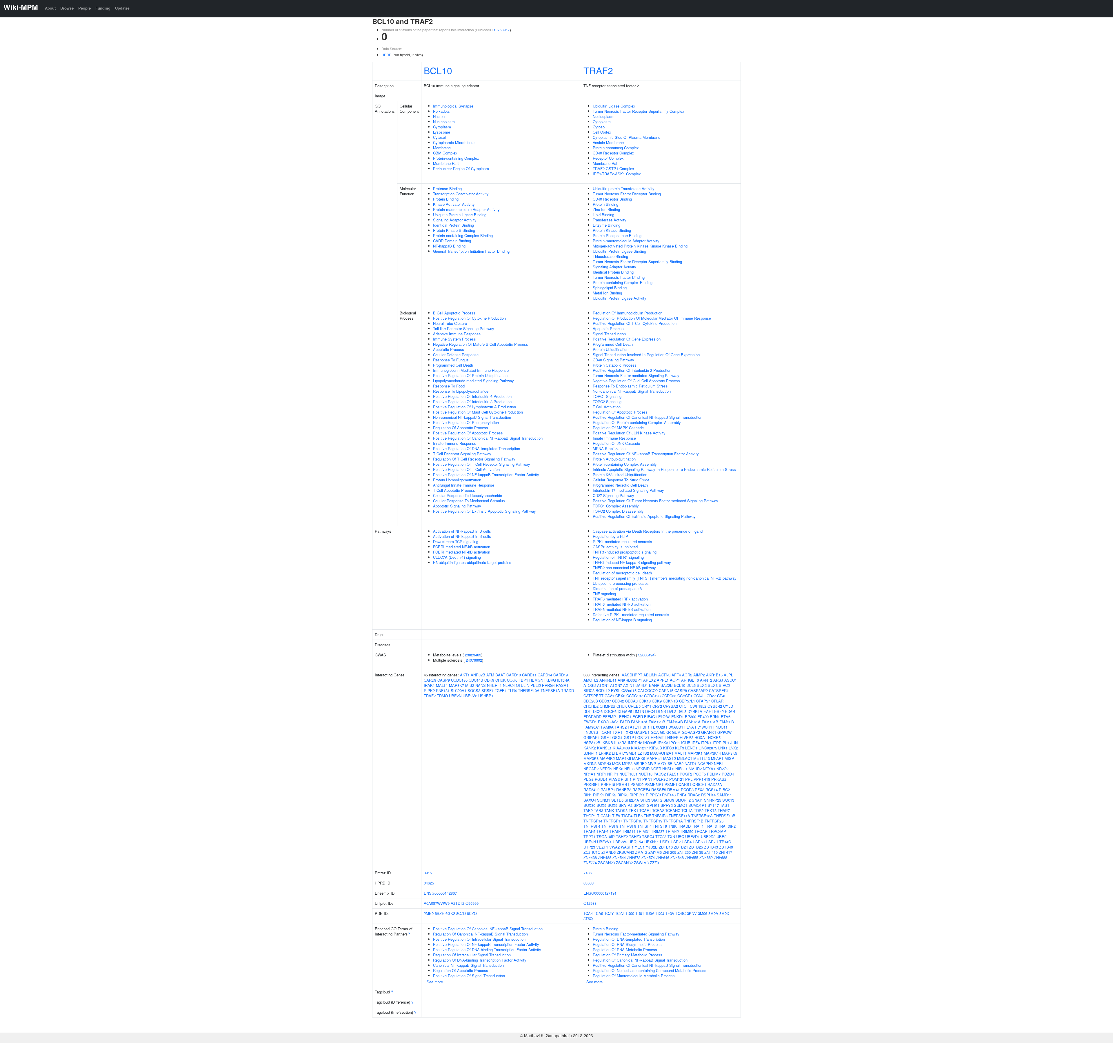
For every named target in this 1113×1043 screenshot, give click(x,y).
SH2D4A (632, 800)
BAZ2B (667, 685)
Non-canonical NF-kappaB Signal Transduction (472, 417)
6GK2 (450, 913)
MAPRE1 (654, 758)
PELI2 (535, 685)
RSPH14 (708, 795)
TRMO (442, 695)
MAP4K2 (607, 758)
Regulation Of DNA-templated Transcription (629, 939)
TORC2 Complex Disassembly (618, 511)
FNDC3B (590, 732)
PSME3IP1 (654, 784)
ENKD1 (677, 716)
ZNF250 (684, 852)
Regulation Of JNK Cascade (616, 443)
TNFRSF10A (528, 690)
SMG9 (668, 800)
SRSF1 (487, 690)
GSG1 (617, 737)
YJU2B (652, 847)
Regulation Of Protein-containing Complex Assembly (637, 422)
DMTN (638, 711)
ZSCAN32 (624, 862)
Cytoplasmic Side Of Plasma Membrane (626, 137)
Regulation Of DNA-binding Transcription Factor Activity (479, 960)
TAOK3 (621, 810)
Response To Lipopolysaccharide (460, 391)
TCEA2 (658, 810)
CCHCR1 (684, 695)
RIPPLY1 (637, 795)
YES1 (640, 847)
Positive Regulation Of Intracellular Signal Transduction (479, 939)
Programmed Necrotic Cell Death (620, 485)
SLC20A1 (458, 690)
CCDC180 (459, 680)
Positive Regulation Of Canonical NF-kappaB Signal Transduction (488, 438)
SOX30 (589, 805)
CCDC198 (652, 695)
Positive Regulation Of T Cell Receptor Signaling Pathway (481, 464)
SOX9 (612, 805)
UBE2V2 (470, 695)
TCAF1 (645, 810)
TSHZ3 (635, 836)
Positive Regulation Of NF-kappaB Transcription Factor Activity (486, 474)
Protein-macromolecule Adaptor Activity (466, 209)
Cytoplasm (442, 127)
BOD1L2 (603, 690)
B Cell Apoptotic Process (454, 313)
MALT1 (442, 685)
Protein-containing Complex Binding (463, 235)
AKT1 (465, 675)
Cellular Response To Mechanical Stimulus (469, 500)
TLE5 (638, 815)
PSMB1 (622, 784)
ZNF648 (677, 857)
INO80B (649, 742)
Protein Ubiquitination (610, 349)
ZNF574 (648, 857)
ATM (490, 675)
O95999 (472, 903)
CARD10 (513, 675)
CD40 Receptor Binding (612, 199)
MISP (729, 758)
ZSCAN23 (606, 862)
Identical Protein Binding (453, 225)
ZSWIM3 (641, 862)
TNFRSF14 (592, 821)
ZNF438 (590, 857)
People (84, 8)
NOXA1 (709, 768)
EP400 (703, 716)
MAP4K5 (623, 758)
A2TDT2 (457, 903)
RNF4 (681, 795)
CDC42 (618, 701)
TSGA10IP (605, 836)
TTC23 (660, 836)
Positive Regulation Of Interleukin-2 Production (632, 370)
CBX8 (620, 695)
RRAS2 (694, 795)
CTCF (684, 706)
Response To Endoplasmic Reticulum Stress (630, 386)
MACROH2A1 (661, 753)
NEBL (719, 763)
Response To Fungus (451, 360)
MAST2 (669, 758)
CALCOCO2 (648, 690)
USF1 (665, 841)
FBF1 (645, 727)
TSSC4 (648, 836)
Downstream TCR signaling (455, 541)
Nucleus (440, 116)
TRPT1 (589, 836)
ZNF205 (669, 852)
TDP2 (698, 810)
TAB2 (588, 810)
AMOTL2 (590, 680)
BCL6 (691, 685)
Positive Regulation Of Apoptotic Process (468, 433)
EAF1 (708, 711)
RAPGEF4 (641, 789)
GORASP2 (691, 732)
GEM (676, 732)
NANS (480, 685)
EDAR (730, 711)
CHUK (500, 680)
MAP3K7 (456, 685)
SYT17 (713, 805)
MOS (616, 763)
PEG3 (588, 779)
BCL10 (438, 70)
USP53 (699, 841)
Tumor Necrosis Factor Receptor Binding (627, 193)
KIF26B (655, 748)
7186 (587, 872)
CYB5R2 (715, 706)
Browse (67, 8)
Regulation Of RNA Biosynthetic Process (627, 944)
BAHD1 (641, 685)
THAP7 (724, 810)
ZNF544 (619, 857)
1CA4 (588, 913)
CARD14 (545, 675)
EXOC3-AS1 (608, 722)
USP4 (687, 841)
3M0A (713, 913)
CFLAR (717, 701)
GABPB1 (642, 732)
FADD (625, 722)
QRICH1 (699, 784)
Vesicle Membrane (608, 142)
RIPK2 (429, 690)
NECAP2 (591, 768)
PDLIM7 (714, 774)
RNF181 (443, 690)
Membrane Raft (446, 163)
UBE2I (722, 836)
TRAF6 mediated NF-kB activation (621, 604)
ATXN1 (603, 685)
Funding (102, 8)
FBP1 (523, 680)
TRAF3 (711, 826)
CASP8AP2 (698, 690)
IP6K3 (663, 742)
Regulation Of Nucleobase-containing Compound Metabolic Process (649, 970)
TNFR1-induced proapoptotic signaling (624, 552)
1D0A (649, 913)
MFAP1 (717, 758)
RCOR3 (687, 789)
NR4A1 (589, 774)
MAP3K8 (591, 758)
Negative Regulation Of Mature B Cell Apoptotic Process (480, 344)
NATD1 (690, 763)
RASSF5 (658, 789)
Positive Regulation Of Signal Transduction (469, 975)
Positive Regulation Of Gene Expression (627, 339)
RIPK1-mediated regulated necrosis (622, 541)
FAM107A (639, 722)
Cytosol (439, 137)
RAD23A (715, 784)
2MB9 (429, 913)
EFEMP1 (610, 716)
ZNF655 (691, 857)
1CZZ (619, 913)
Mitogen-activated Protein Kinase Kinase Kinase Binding (640, 246)
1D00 (629, 913)
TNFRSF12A (702, 815)
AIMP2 (699, 675)
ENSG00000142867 (440, 893)
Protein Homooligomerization (457, 480)
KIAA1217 (639, 748)
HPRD (386, 54)
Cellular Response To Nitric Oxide (621, 480)
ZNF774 (590, 862)
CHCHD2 (591, 706)
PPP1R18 (702, 779)
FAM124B (674, 722)
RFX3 (699, 789)
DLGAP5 (625, 711)
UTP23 (589, 847)
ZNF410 (711, 852)
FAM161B (710, 722)
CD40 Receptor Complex (613, 153)
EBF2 (719, 711)
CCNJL (699, 695)
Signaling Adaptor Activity (455, 220)
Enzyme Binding (606, 225)
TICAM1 (604, 815)
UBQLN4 (635, 841)
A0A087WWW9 (437, 903)
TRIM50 (686, 831)
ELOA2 (664, 716)
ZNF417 (725, 852)
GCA (655, 732)
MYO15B (664, 763)
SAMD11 (724, 795)
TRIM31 (643, 831)
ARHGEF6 (690, 680)
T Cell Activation (607, 406)
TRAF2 (598, 70)
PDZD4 (728, 774)
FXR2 (628, 732)
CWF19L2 (698, 706)
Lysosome (441, 132)
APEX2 (649, 680)
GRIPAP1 (591, 737)
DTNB (661, 711)
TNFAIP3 (660, 815)
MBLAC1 (684, 758)
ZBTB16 (666, 847)
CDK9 (489, 680)
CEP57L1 (687, 701)
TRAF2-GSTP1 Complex (613, 168)
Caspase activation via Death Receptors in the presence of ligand (648, 531)
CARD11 (529, 675)
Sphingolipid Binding (610, 287)
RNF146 (669, 795)
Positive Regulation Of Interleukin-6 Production (472, 396)
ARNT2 (706, 680)
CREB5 (634, 706)
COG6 (512, 680)
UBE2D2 (708, 836)
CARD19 (560, 675)
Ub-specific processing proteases (621, 583)
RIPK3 (622, 795)
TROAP (701, 831)
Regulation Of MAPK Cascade (618, 427)
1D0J (660, 913)
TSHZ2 (622, 836)
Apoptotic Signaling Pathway (457, 506)
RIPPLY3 (653, 795)
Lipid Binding (603, 214)
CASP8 (680, 690)
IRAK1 (429, 685)
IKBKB (607, 742)
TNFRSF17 (612, 821)
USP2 (676, 841)
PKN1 (647, 779)
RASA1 (562, 685)
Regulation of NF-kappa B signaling (622, 619)
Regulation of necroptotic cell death (622, 573)
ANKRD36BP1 (630, 680)
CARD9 (430, 680)
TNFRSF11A (679, 815)
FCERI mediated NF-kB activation (461, 546)
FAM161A (692, 722)
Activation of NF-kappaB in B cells (462, 531)
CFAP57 (703, 701)
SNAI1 (697, 800)
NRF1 (601, 774)
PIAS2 (614, 779)
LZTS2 (643, 753)
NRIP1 (612, 774)
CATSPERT (593, 695)
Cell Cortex (602, 132)
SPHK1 (653, 805)
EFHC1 (625, 716)
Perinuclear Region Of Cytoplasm (461, 168)
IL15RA (563, 680)
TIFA (616, 815)
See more (435, 981)
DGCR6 (610, 711)
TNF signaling (604, 593)
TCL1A (687, 810)
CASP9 (443, 680)
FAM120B (657, 722)
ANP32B (478, 675)
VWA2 (614, 847)
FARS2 (621, 727)
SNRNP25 (712, 800)
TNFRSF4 (591, 826)
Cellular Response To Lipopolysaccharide (467, 495)
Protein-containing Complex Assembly (625, 464)
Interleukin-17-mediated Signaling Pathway (628, 490)
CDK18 (645, 701)
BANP (654, 685)
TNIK (672, 826)
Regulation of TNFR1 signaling (618, 557)
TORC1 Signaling (607, 396)
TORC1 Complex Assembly (616, 506)
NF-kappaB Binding (449, 246)
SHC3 (645, 800)
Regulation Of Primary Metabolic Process (627, 955)
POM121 (676, 779)
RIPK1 (598, 795)
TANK (609, 810)
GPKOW (724, 732)
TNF (647, 815)
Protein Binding (446, 199)
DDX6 (598, 711)
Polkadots (441, 111)
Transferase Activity (609, 220)
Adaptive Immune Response (457, 333)
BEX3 (713, 685)
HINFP (673, 737)
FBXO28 (658, 727)
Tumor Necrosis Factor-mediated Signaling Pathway (636, 375)
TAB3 (598, 810)
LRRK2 (605, 753)
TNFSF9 (660, 826)
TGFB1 (501, 690)
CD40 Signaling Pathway (613, 360)
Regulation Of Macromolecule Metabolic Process (634, 975)
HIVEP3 (686, 737)
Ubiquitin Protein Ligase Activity (619, 298)
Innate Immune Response (454, 443)
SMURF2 (683, 800)
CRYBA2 (670, 706)
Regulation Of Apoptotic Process (460, 427)
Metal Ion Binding (607, 293)
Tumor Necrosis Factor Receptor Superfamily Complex (638, 111)
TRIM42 (672, 831)
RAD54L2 (591, 789)
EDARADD (592, 716)
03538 (588, 883)
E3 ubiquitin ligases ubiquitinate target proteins (472, 562)
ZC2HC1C (591, 852)
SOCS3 (474, 690)
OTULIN (522, 685)
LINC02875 (708, 748)
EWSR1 (590, 722)
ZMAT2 (641, 852)
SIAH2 (656, 800)
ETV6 (725, 716)
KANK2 (589, 748)
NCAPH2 (705, 763)
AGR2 (687, 675)
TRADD (567, 690)
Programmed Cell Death (453, 365)
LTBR (616, 753)
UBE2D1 (692, 836)
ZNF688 (720, 857)
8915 (428, 872)
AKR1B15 (714, 675)
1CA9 (598, 913)
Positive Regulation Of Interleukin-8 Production (472, 401)
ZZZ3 (654, 862)
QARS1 (685, 784)
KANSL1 (604, 748)
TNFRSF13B (724, 815)
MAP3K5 (729, 753)
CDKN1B (670, 701)
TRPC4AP (717, 831)
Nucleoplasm (444, 121)
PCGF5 (699, 774)
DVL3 (681, 711)
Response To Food (449, 386)
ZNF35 (697, 852)
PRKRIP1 (591, 784)
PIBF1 (626, 779)
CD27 (711, 695)
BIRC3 (588, 690)
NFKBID (643, 768)
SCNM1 (603, 800)
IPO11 (674, 742)
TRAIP (615, 831)
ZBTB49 (726, 847)
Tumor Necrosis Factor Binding (619, 277)
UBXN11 (651, 841)
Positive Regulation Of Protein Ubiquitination (470, 375)
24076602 (474, 660)
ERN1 (715, 716)
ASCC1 (730, 680)
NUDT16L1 (628, 774)
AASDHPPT (632, 675)
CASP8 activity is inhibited (615, 546)
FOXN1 (605, 732)
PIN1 (637, 779)
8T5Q (588, 918)
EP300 (690, 716)
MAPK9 (638, 758)
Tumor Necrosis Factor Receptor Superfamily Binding (637, 261)
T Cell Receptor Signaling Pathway (462, 453)
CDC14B (476, 680)
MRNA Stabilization (609, 448)
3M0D (724, 913)
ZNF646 (662, 857)
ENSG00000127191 (599, 893)
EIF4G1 (650, 716)
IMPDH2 (635, 742)
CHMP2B (607, 706)
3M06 (702, 913)
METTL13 (701, 758)
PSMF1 (671, 784)
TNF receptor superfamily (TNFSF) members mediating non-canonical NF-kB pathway (664, 578)
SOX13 (728, 800)
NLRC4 (509, 685)
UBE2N (455, 695)
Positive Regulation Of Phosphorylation (466, 422)
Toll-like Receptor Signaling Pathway (463, 328)
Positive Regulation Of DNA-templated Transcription (476, 448)
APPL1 (663, 680)
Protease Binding (447, 188)
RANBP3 (623, 789)
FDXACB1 (674, 727)
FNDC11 (720, 727)
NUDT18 (645, 774)
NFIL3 (629, 768)
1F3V (669, 913)
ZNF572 (633, 857)
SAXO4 (589, 800)
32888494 (646, 655)
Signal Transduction (609, 333)
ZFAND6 (608, 852)
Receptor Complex (608, 158)
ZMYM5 (655, 852)
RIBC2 (724, 789)
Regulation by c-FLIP (610, 536)
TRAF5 (589, 831)
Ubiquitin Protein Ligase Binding (459, 214)
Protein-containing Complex (456, 158)
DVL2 (671, 711)
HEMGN (536, 680)
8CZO (472, 913)
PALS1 (673, 774)
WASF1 (627, 847)
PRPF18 (608, 784)
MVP (652, 763)
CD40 (721, 695)
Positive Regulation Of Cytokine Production (469, 318)
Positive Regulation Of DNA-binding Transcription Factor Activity (487, 949)
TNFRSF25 (714, 821)
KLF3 (679, 748)
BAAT (500, 675)
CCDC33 (669, 695)
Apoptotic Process (448, 349)
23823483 (473, 655)
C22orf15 (628, 690)
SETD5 (617, 800)
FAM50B (726, 722)
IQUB (685, 742)
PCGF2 (686, 774)
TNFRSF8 (609, 826)
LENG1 (691, 748)
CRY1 (646, 706)
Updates (122, 8)
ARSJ (718, 680)
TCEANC (672, 810)
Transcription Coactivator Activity (461, 193)
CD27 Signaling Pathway (613, 495)
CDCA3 (631, 701)
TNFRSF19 (652, 821)
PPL (688, 779)
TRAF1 (698, 826)
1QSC (681, 913)
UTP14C (724, 841)
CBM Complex (445, 153)
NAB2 (678, 763)
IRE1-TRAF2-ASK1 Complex (617, 173)
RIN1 (587, 795)
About (50, 8)
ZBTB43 (711, 847)
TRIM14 (628, 831)
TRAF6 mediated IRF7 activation (620, 599)
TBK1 (633, 810)
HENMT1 (658, 737)
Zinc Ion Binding (606, 209)
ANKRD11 (607, 680)
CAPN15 (666, 690)
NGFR (656, 768)
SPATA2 (625, 805)
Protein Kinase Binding (612, 230)
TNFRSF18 (632, 821)
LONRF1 (590, 753)
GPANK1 (708, 732)
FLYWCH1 (703, 727)
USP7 (711, 841)
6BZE (439, 913)
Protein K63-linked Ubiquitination (620, 474)
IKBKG (550, 680)
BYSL (615, 690)
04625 (429, 883)
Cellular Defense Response (456, 354)
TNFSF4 (644, 826)
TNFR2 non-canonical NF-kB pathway (624, 567)
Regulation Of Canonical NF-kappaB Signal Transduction (480, 934)
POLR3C (660, 779)
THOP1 (589, 815)
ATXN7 (616, 685)
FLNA (689, 727)
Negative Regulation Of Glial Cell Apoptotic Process (636, 380)
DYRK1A (695, 711)
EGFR (637, 716)
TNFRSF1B (693, 821)
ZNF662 (706, 857)
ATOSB (589, 685)
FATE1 (633, 727)
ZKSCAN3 (625, 852)
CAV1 (609, 695)
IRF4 (696, 742)
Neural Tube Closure (450, 323)
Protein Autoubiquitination (614, 459)
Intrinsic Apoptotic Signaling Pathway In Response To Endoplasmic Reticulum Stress (664, 469)
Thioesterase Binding (610, 256)
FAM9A (607, 727)
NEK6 (618, 768)
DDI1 (587, 711)
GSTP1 (630, 737)
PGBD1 (601, 779)
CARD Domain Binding (452, 240)
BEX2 (702, 685)
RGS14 (711, 789)
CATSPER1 (719, 690)
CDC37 (605, 701)
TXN (671, 836)
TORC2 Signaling (607, 401)
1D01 (639, 913)
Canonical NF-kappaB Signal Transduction (468, 965)
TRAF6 (602, 831)
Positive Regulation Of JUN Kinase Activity (629, 433)
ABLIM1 (650, 675)
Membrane (442, 147)
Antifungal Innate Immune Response (463, 485)
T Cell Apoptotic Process (454, 490)
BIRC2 (724, 685)
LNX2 (733, 748)
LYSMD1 (629, 753)
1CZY (609, 913)
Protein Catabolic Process (614, 365)
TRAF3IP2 (727, 826)
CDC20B (590, 701)
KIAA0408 (621, 748)
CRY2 (657, 706)
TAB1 (724, 805)
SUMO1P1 (697, 805)
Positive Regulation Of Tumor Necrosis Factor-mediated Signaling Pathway (655, 500)
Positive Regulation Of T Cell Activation (466, 469)
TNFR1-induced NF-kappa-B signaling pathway (632, 562)
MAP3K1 (695, 753)
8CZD (461, 913)
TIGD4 (626, 815)
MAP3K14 (712, 753)
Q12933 (589, 903)
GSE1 (606, 737)
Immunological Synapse (453, 106)
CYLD (728, 706)
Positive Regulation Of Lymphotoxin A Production (474, 406)
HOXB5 (714, 737)
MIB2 (469, 685)
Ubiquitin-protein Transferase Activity (623, 188)
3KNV (692, 913)
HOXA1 (700, 737)
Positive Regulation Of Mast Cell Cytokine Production (478, 412)
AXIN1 (628, 685)
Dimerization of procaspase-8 (617, 588)
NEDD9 (606, 768)
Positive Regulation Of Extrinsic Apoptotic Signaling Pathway (484, 511)
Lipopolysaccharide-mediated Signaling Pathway (473, 380)
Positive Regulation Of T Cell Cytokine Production (634, 323)
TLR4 (512, 690)
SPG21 (640, 805)
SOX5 (601, 805)
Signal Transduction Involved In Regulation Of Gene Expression (646, 354)
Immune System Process (454, 339)
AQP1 (675, 680)
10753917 (502, 29)
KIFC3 (668, 748)
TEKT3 (710, 810)
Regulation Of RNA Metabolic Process (625, 949)
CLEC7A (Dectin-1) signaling (457, 557)
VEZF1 (602, 847)
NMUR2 (695, 768)
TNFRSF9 (627, 826)
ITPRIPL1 (721, 742)
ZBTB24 (681, 847)
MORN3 (604, 763)
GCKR (665, 732)
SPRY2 (667, 805)
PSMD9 (636, 784)
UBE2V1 (604, 841)
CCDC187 (634, 695)
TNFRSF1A (550, 690)
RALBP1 (608, 789)
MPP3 (627, 763)
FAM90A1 (591, 727)
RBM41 (673, 789)
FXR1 (617, 732)
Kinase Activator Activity (454, 204)
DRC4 (650, 711)
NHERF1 (494, 685)
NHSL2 (668, 768)
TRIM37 (657, 831)
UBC (680, 836)
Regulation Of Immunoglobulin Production (627, 313)
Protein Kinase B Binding (454, 230)
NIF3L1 (681, 768)
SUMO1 (680, 805)
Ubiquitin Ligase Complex (614, 106)
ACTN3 (664, 675)
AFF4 (676, 675)
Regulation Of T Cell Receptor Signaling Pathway (474, 459)
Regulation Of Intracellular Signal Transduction (472, 955)
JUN (734, 742)
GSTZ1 (643, 737)
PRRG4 (548, 685)
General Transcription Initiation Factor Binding (471, 251)
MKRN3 (589, 763)
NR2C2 (722, 768)
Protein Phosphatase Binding (617, 235)
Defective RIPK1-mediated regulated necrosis (631, 614)
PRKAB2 (718, 779)
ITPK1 (706, 742)
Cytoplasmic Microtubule (453, 142)
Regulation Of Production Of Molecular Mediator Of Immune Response (652, 318)
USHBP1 (485, 695)
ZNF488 (604, 857)
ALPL (728, 675)
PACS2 (660, 774)
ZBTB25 (696, 847)
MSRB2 (640, 763)
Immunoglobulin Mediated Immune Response (471, 370)
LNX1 (723, 748)
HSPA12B (591, 742)
